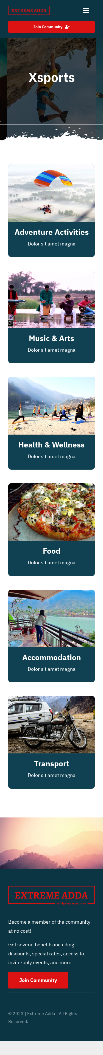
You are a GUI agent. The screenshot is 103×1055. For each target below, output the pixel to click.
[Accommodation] (51, 594)
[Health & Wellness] (51, 381)
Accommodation (51, 657)
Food (51, 551)
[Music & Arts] (51, 275)
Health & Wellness (51, 445)
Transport (51, 763)
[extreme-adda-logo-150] (29, 8)
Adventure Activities (52, 232)
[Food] (51, 487)
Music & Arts (51, 338)
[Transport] (51, 700)
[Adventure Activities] (51, 169)
